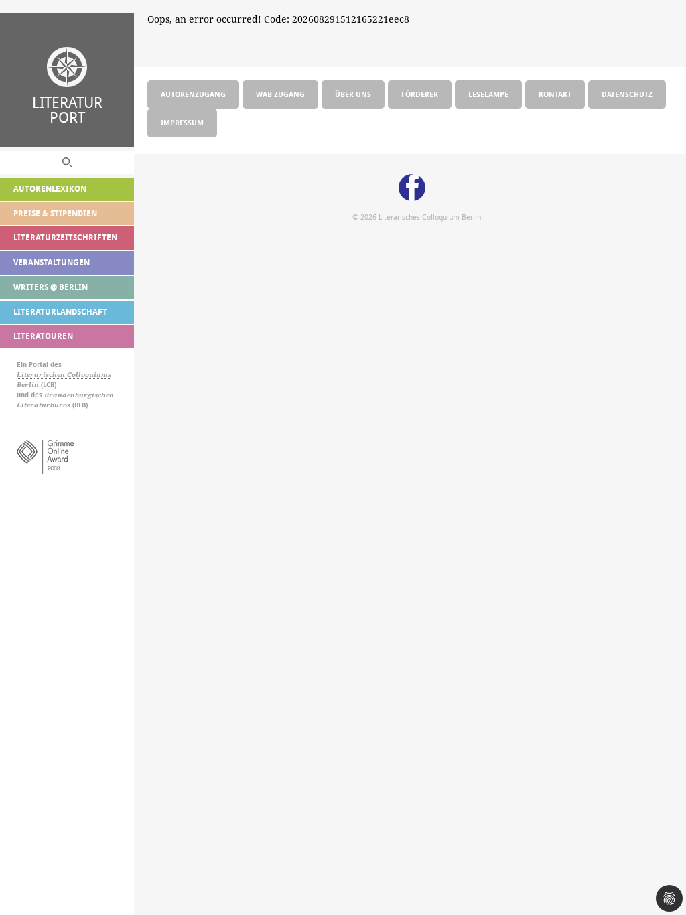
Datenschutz (627, 94)
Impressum (182, 122)
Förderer (419, 94)
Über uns (353, 94)
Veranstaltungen (51, 262)
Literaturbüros (44, 405)
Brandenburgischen (79, 395)
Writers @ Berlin (50, 287)
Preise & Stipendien (55, 213)
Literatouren (43, 336)
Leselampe (488, 94)
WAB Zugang (280, 94)
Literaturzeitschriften (65, 237)
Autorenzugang (193, 94)
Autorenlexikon (49, 188)
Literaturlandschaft (60, 312)
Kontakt (555, 94)
